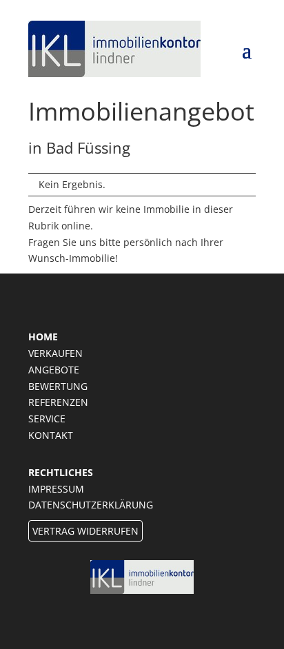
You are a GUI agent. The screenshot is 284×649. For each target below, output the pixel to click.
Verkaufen (55, 353)
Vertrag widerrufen (85, 530)
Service (46, 418)
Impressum (56, 488)
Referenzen (58, 402)
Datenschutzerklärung (90, 504)
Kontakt (50, 435)
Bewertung (58, 386)
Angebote (53, 369)
